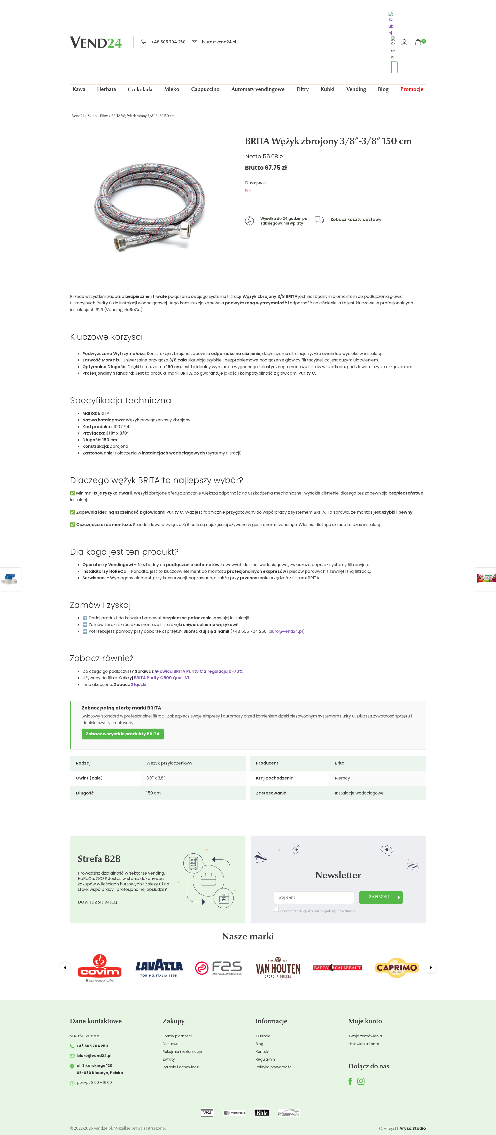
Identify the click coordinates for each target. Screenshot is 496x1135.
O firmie (263, 1036)
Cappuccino (205, 89)
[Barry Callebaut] (337, 968)
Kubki (328, 89)
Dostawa (171, 1043)
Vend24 (78, 116)
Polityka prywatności (274, 1067)
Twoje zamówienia (365, 1036)
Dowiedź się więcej (97, 903)
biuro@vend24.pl (219, 42)
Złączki (138, 685)
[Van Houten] (278, 968)
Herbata (106, 89)
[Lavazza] (159, 968)
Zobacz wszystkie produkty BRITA (123, 734)
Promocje (411, 89)
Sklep (92, 116)
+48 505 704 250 (168, 42)
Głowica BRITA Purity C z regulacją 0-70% (199, 671)
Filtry (303, 89)
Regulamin (265, 1059)
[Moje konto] (405, 42)
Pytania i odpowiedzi (181, 1067)
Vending (356, 89)
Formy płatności (177, 1036)
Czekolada (140, 89)
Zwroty (169, 1059)
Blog (383, 89)
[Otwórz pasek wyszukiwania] (392, 25)
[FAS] (218, 968)
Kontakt (263, 1051)
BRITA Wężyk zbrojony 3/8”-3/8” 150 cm (143, 116)
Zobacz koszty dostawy (356, 219)
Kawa (79, 89)
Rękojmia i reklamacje (182, 1051)
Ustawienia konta (363, 1043)
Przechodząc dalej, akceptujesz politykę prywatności (317, 911)
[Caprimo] (396, 968)
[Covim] (99, 968)
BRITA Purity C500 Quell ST (162, 678)
